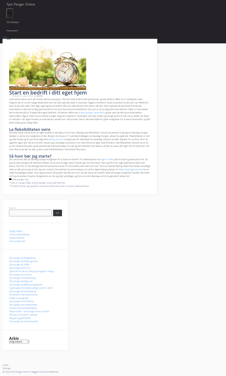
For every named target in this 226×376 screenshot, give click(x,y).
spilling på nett (55, 139)
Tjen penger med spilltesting (22, 278)
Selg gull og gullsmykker (20, 318)
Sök (57, 213)
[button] (9, 39)
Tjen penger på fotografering (22, 257)
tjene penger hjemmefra (92, 112)
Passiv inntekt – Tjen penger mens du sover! (29, 311)
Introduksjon (13, 22)
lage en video (107, 159)
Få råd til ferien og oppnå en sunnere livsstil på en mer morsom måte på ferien (50, 186)
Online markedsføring (19, 234)
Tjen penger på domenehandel (23, 321)
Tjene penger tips (20, 179)
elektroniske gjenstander (130, 169)
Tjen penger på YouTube (20, 274)
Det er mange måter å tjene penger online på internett (38, 182)
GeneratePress (51, 371)
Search (12, 208)
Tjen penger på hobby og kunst (23, 261)
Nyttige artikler (16, 231)
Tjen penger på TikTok (19, 264)
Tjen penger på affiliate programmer (26, 284)
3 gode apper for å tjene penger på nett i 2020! (31, 287)
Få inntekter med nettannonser (23, 294)
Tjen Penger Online (21, 4)
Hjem (5, 37)
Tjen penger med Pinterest (21, 301)
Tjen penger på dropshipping (22, 291)
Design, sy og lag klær (19, 298)
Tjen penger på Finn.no (19, 267)
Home (5, 365)
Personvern (12, 30)
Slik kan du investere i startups (23, 314)
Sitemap (6, 368)
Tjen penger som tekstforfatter (23, 304)
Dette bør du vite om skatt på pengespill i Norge (31, 271)
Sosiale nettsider (17, 237)
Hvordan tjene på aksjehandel (23, 308)
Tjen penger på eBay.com (21, 281)
